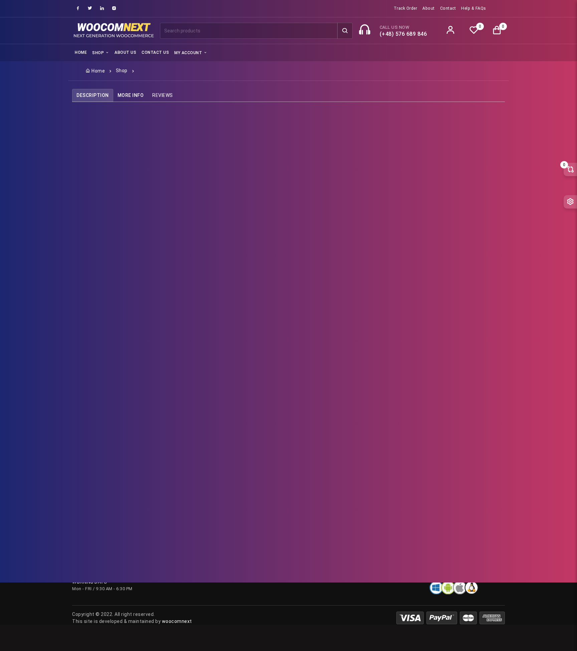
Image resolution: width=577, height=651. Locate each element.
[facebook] (78, 8)
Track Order (405, 8)
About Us (125, 52)
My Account (188, 52)
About (428, 8)
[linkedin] (102, 8)
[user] (450, 30)
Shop (98, 52)
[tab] (92, 95)
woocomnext (177, 621)
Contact (448, 8)
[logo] (113, 30)
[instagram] (114, 8)
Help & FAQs (473, 8)
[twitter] (90, 8)
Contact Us (155, 52)
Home (81, 52)
